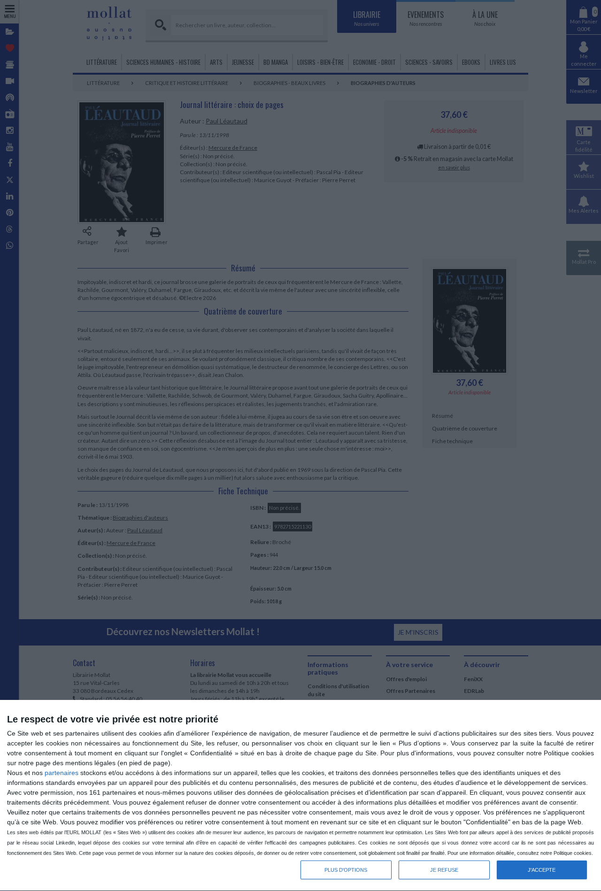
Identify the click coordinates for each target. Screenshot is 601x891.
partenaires (61, 772)
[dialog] (300, 795)
